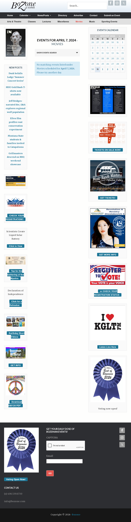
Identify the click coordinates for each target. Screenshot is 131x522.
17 (98, 58)
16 (93, 58)
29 (107, 42)
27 (97, 42)
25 (102, 64)
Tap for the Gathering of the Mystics (15, 274)
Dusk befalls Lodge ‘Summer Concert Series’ (15, 77)
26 (92, 42)
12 (107, 53)
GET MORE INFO (107, 254)
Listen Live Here (107, 346)
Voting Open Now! (16, 479)
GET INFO (16, 365)
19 (108, 58)
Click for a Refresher (15, 303)
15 (123, 53)
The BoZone (23, 6)
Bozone (76, 514)
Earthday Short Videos (16, 335)
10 (97, 53)
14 (117, 53)
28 (102, 42)
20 (112, 58)
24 (97, 64)
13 (113, 53)
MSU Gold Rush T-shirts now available (15, 91)
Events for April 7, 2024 (56, 40)
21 (117, 58)
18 (102, 58)
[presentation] (65, 446)
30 (112, 42)
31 (118, 42)
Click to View (15, 246)
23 (92, 64)
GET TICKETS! (107, 197)
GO (50, 473)
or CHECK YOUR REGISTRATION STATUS (106, 293)
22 (122, 58)
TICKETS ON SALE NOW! (108, 149)
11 (103, 53)
